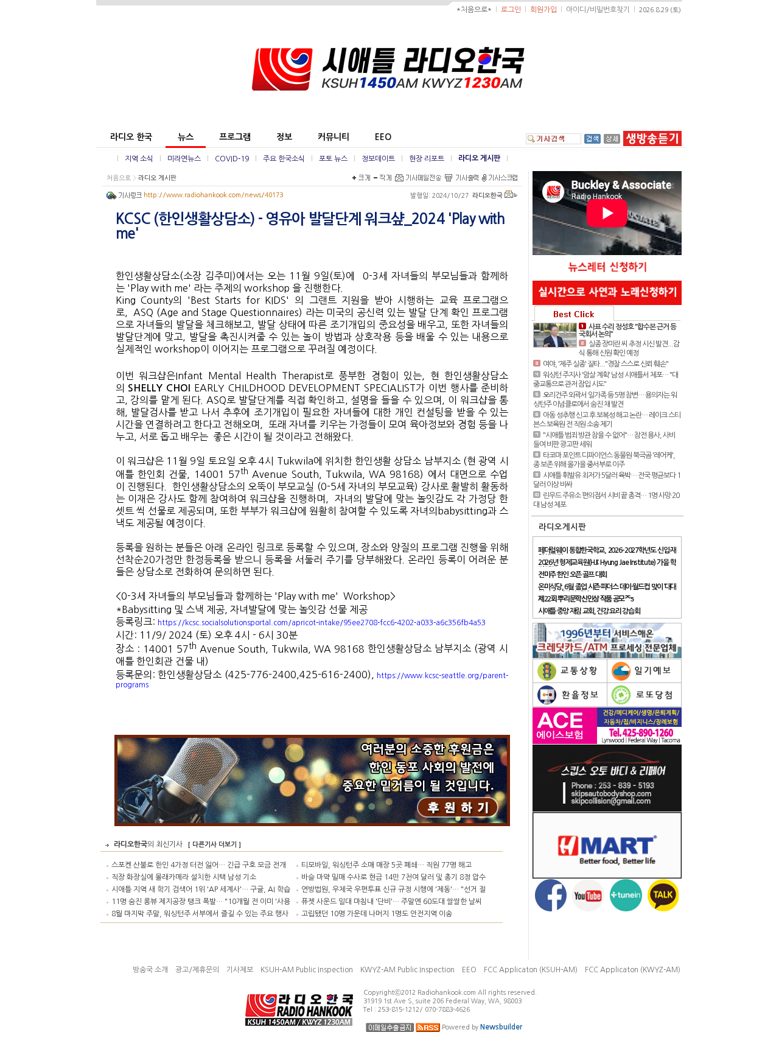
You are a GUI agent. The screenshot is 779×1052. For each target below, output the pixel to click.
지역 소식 (139, 159)
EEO (383, 137)
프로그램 (235, 137)
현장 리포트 (426, 159)
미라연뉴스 (184, 159)
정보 (284, 137)
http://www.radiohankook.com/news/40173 (213, 195)
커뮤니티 (333, 137)
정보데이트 (378, 159)
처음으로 (119, 178)
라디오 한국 (131, 137)
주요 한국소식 (284, 159)
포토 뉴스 (333, 159)
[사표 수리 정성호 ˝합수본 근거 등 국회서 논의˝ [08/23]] (555, 335)
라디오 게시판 (479, 158)
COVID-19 (232, 159)
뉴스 (186, 137)
